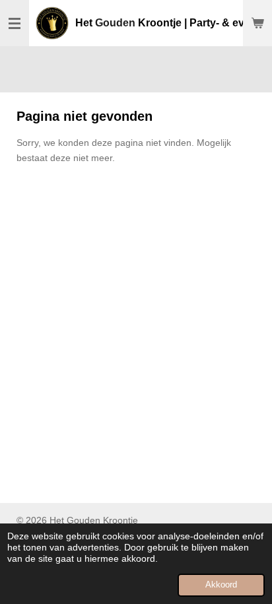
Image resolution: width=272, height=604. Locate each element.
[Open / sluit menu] (14, 23)
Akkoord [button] (221, 584)
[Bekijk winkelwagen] (257, 23)
